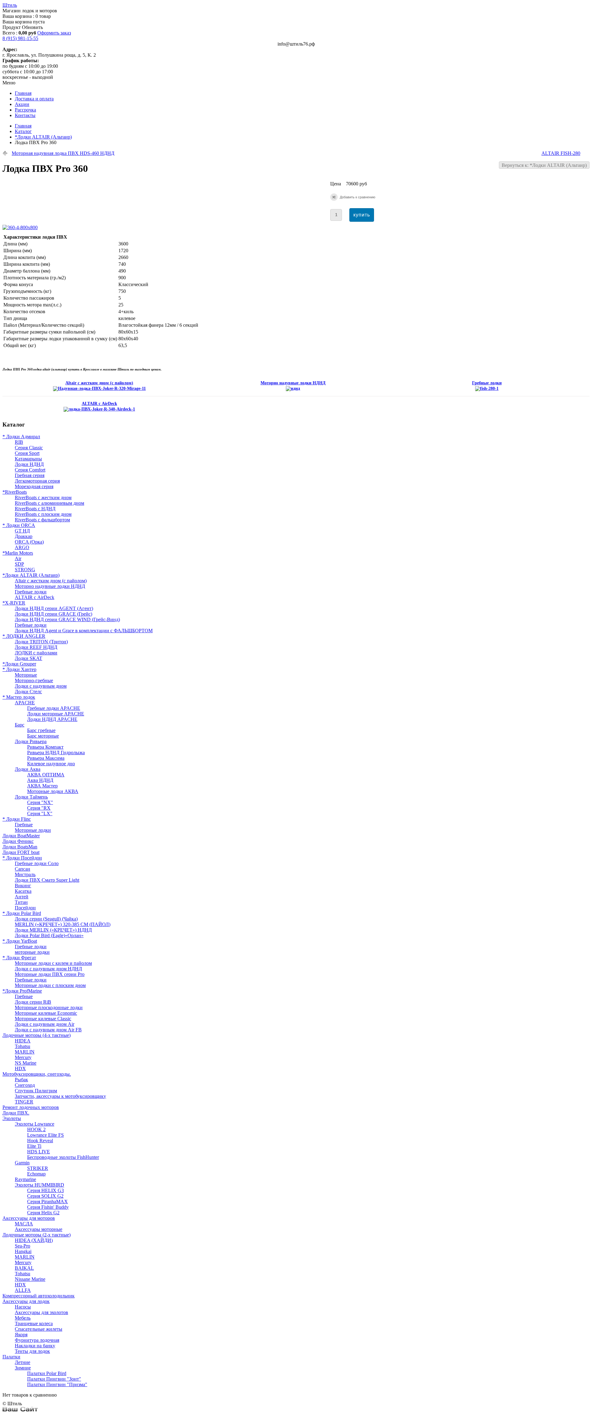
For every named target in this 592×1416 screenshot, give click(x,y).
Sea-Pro (22, 1245)
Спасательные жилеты (38, 1329)
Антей (21, 896)
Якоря (21, 1334)
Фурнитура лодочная (37, 1340)
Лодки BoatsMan (19, 846)
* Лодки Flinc (16, 819)
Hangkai (23, 1251)
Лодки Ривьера (31, 741)
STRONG (25, 569)
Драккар (23, 536)
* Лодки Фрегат (19, 957)
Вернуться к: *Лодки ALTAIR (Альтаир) (544, 165)
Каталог (23, 131)
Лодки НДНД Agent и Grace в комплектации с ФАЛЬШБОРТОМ (84, 630)
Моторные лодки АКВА (52, 791)
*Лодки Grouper (19, 663)
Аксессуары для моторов (28, 1218)
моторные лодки (32, 952)
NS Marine (25, 1063)
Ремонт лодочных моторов (30, 1107)
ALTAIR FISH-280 (560, 153)
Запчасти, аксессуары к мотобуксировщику (60, 1096)
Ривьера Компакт (45, 747)
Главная (23, 125)
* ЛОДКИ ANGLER (23, 636)
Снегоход (25, 1085)
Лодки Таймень (31, 796)
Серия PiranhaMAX (47, 1201)
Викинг (23, 885)
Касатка (23, 891)
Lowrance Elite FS (45, 1135)
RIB (19, 442)
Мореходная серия (34, 486)
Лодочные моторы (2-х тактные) (36, 1234)
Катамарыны (28, 458)
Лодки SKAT (28, 658)
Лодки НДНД (29, 464)
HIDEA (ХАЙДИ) (34, 1240)
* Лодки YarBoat (19, 941)
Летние (22, 1362)
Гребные (24, 824)
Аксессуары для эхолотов (41, 1312)
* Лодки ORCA (18, 525)
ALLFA (23, 1290)
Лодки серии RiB (33, 1002)
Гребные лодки (31, 591)
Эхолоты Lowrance (34, 1124)
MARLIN (25, 1051)
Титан (21, 902)
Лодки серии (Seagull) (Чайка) (46, 918)
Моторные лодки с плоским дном (50, 985)
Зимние (23, 1367)
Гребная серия (29, 475)
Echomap (36, 1173)
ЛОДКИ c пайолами (36, 652)
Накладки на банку (35, 1345)
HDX (20, 1068)
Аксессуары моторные (38, 1229)
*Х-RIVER (13, 602)
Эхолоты (11, 1118)
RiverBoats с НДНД (35, 508)
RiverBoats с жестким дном (43, 497)
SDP (19, 564)
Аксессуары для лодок (26, 1301)
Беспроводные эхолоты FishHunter (63, 1157)
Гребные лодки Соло (37, 863)
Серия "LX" (39, 813)
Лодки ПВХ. (15, 1112)
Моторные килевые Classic (43, 1018)
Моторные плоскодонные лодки (49, 1007)
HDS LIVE (38, 1151)
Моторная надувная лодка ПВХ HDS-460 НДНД (63, 153)
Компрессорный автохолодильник (38, 1295)
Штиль (9, 5)
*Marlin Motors (17, 553)
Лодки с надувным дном (41, 686)
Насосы (23, 1306)
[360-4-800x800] (21, 227)
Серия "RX (39, 808)
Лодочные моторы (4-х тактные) (36, 1035)
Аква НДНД (40, 780)
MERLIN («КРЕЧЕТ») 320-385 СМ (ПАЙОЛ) (62, 924)
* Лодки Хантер (19, 669)
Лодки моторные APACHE (55, 713)
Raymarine (25, 1179)
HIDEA (23, 1040)
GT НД (22, 530)
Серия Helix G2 (43, 1212)
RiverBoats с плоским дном (43, 514)
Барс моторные (43, 735)
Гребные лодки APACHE (53, 708)
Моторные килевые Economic (46, 1013)
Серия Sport (27, 453)
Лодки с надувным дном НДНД (48, 968)
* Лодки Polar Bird (21, 913)
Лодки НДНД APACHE (52, 719)
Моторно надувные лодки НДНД (50, 586)
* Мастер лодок (18, 697)
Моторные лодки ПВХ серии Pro (49, 974)
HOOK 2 (36, 1129)
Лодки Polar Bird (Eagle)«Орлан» (49, 935)
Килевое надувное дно (51, 763)
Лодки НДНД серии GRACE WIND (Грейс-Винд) (67, 619)
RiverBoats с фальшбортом (42, 519)
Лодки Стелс (28, 691)
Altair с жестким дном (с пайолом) (51, 580)
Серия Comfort (30, 469)
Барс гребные (41, 730)
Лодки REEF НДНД (36, 647)
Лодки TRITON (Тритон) (41, 641)
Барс (19, 724)
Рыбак (21, 1079)
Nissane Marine (30, 1279)
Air (18, 558)
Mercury (23, 1057)
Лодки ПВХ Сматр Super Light (47, 880)
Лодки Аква (27, 769)
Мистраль (25, 874)
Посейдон (25, 907)
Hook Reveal (40, 1140)
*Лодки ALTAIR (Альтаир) (43, 137)
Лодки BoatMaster (21, 835)
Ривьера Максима (45, 758)
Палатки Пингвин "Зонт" (54, 1379)
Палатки (11, 1356)
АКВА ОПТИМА (45, 774)
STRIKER (37, 1168)
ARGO (22, 547)
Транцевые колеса (34, 1323)
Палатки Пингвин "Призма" (57, 1384)
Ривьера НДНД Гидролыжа (56, 752)
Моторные (26, 675)
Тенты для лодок (32, 1351)
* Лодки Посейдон (22, 857)
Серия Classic (29, 447)
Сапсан (22, 869)
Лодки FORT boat (20, 852)
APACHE (25, 702)
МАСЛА (24, 1223)
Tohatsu (22, 1046)
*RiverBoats (14, 492)
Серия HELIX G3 (45, 1190)
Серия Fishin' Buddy (48, 1207)
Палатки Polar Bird (46, 1373)
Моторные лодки (33, 830)
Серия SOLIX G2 (45, 1196)
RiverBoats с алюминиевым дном (49, 503)
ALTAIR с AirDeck (34, 597)
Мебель (23, 1318)
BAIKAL (24, 1268)
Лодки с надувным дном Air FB (48, 1029)
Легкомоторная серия (37, 480)
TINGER (24, 1101)
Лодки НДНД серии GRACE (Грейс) (53, 614)
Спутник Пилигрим (36, 1090)
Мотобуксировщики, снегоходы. (36, 1074)
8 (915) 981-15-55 (20, 38)
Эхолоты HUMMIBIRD (39, 1184)
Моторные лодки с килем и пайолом (53, 963)
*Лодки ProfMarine (22, 990)
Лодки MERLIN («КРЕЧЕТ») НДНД (53, 930)
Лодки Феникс (18, 841)
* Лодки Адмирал (21, 436)
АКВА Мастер (42, 785)
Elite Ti (34, 1146)
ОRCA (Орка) (29, 541)
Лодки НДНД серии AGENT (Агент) (54, 608)
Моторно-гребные (34, 680)
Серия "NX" (40, 802)
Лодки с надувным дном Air (44, 1024)
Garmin (22, 1162)
